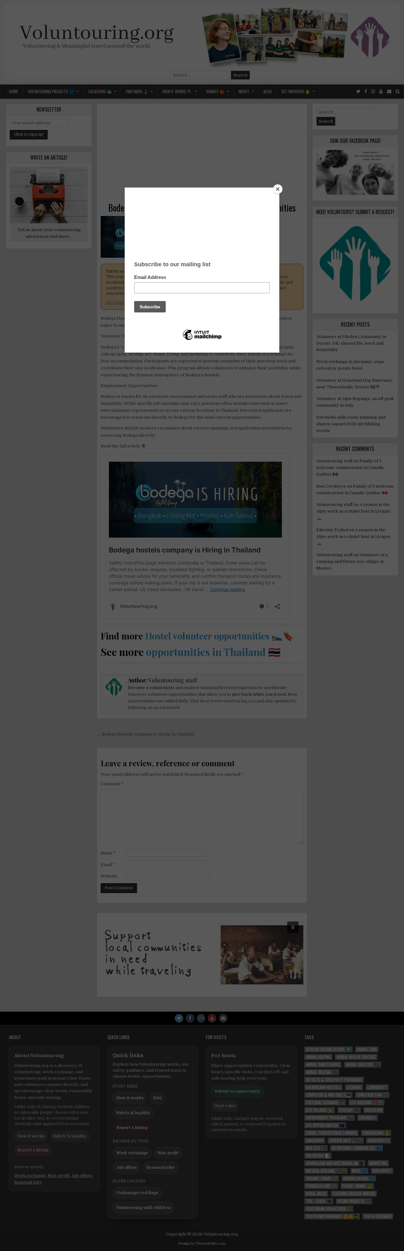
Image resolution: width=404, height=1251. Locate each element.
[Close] (277, 189)
